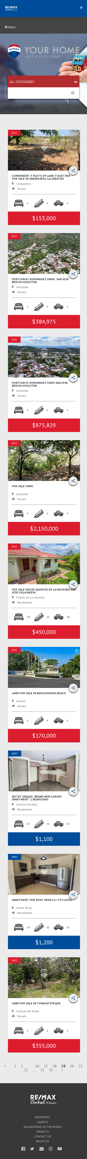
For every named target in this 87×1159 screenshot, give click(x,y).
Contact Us (42, 1136)
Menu (11, 27)
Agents (42, 1122)
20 (72, 1066)
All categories (22, 82)
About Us (42, 1141)
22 (26, 1070)
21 (81, 1066)
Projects (42, 1131)
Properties (42, 1117)
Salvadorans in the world (42, 1126)
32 (51, 1070)
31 (42, 1070)
